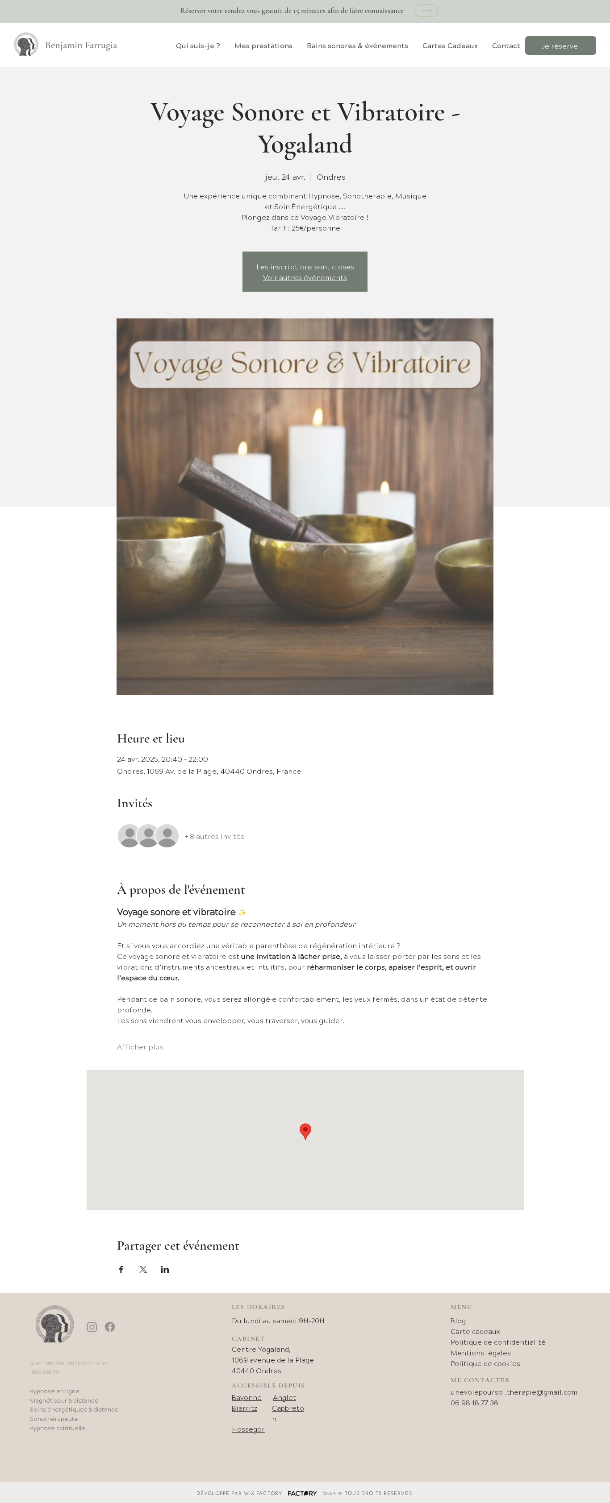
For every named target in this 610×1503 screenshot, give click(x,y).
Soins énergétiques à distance (74, 1409)
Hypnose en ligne (54, 1391)
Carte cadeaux (475, 1331)
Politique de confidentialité (498, 1342)
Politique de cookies (485, 1363)
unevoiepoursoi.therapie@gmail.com (514, 1392)
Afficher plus (140, 1046)
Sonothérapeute (53, 1418)
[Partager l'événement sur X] (143, 1269)
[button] (263, 45)
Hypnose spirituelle (57, 1428)
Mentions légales (481, 1352)
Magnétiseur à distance (64, 1400)
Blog (458, 1320)
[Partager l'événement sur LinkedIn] (165, 1269)
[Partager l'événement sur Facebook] (121, 1269)
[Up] (426, 10)
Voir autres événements (305, 277)
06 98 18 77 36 (474, 1402)
